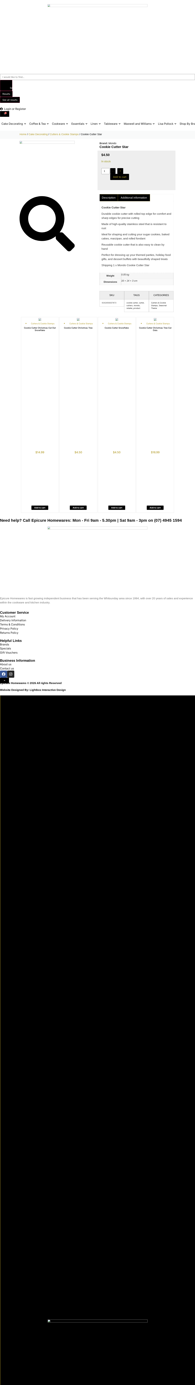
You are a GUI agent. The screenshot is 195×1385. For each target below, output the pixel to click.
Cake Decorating (38, 134)
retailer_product (133, 308)
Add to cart (119, 176)
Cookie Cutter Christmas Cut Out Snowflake (40, 329)
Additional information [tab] (134, 197)
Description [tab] (109, 197)
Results (6, 93)
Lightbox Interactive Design (48, 689)
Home (23, 134)
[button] (14, 124)
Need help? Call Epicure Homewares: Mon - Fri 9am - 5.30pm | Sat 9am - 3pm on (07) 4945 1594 (91, 520)
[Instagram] (10, 674)
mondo (137, 305)
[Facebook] (3, 674)
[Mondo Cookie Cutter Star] (47, 142)
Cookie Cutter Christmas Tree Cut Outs (155, 329)
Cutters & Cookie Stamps (64, 134)
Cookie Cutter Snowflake (117, 328)
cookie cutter (132, 303)
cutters (129, 305)
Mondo (112, 143)
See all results (9, 99)
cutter (141, 303)
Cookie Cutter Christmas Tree (78, 328)
